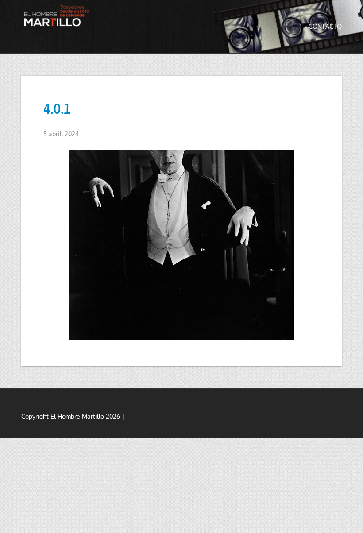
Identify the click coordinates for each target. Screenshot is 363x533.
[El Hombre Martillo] (58, 15)
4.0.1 (57, 107)
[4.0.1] (181, 245)
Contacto (325, 26)
